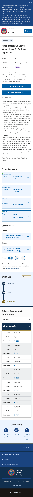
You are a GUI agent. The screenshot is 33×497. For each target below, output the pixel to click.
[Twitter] (17, 258)
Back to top (26, 447)
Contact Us (17, 485)
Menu (29, 31)
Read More (27, 17)
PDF (17, 341)
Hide (30, 2)
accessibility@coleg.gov (12, 268)
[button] (16, 454)
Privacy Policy (16, 492)
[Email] (10, 258)
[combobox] (16, 319)
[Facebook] (23, 258)
